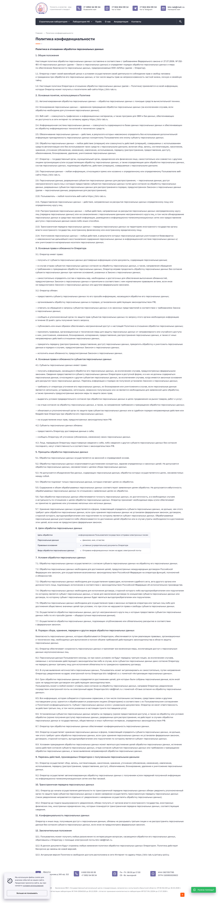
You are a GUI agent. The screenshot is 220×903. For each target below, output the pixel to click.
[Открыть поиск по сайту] (180, 21)
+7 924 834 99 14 (120, 7)
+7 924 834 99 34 (148, 7)
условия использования (33, 886)
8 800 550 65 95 (88, 872)
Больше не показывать (27, 893)
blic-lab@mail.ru (176, 7)
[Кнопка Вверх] (182, 895)
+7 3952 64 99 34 (91, 7)
